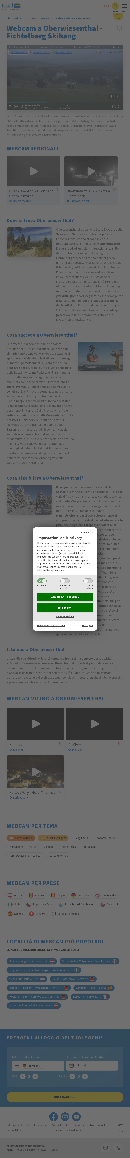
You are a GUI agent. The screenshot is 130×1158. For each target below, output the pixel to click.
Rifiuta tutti (65, 607)
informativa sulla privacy (50, 570)
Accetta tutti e (65, 597)
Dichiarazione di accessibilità (51, 625)
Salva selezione (65, 616)
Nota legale (87, 625)
